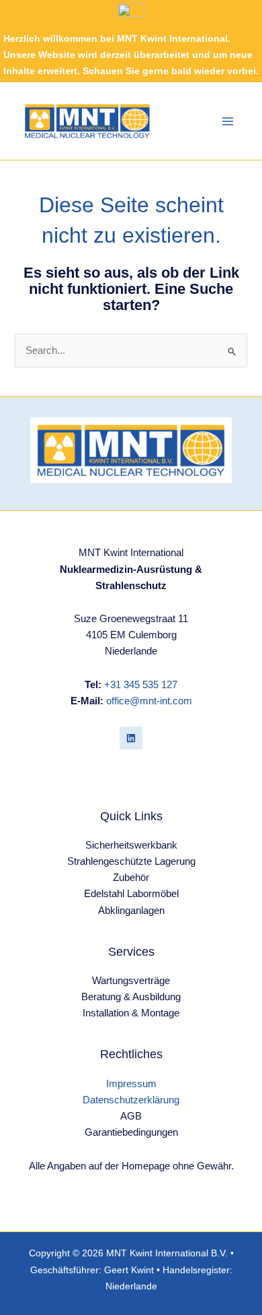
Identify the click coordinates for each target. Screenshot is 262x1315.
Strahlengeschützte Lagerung (131, 861)
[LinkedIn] (131, 738)
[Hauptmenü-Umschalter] (228, 121)
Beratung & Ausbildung (131, 996)
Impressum (131, 1083)
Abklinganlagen (131, 910)
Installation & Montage (131, 1013)
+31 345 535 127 (140, 684)
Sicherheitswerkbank (131, 845)
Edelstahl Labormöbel (131, 893)
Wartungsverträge (131, 980)
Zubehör (131, 877)
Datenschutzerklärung (131, 1100)
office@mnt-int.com (149, 701)
